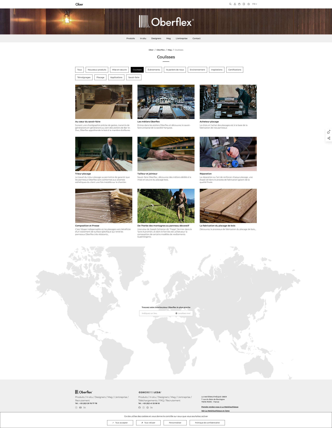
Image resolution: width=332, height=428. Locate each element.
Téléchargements (147, 400)
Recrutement (82, 400)
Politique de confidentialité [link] (207, 423)
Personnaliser (175, 423)
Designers (156, 38)
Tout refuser (149, 423)
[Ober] (79, 4)
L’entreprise (121, 397)
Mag (168, 38)
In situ (143, 38)
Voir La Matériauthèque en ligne (215, 411)
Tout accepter (121, 423)
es (252, 12)
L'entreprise (181, 38)
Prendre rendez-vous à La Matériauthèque (219, 407)
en (253, 9)
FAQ (161, 400)
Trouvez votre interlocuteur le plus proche (166, 307)
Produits (130, 38)
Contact (196, 38)
